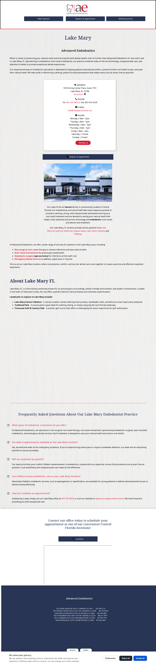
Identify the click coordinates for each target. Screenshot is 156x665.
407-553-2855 (102, 613)
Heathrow (68, 231)
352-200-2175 (100, 609)
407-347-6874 (72, 102)
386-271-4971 (102, 616)
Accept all (140, 658)
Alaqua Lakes (79, 231)
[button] (43, 18)
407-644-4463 (101, 620)
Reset (85, 650)
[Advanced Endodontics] (79, 632)
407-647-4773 (102, 618)
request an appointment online (109, 498)
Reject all (126, 658)
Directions (78, 94)
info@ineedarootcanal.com (80, 110)
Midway (77, 234)
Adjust (72, 650)
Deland (101, 231)
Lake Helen (92, 231)
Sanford (59, 231)
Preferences (110, 658)
